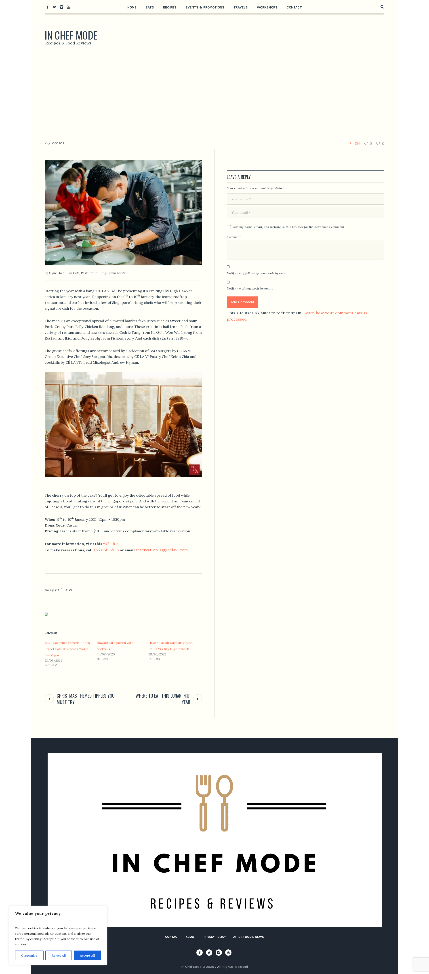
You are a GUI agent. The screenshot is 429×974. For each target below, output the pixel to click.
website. (111, 543)
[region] (58, 935)
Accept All (87, 955)
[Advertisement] (214, 95)
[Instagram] (61, 7)
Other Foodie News (248, 937)
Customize (29, 955)
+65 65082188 (106, 549)
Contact (172, 937)
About (191, 937)
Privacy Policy (214, 937)
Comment (234, 237)
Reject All (59, 955)
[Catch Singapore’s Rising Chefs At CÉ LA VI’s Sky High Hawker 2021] (123, 212)
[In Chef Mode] (215, 840)
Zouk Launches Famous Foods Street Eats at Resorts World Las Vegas (67, 649)
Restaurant (89, 273)
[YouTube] (68, 7)
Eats (76, 273)
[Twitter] (54, 7)
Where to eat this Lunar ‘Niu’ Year (163, 698)
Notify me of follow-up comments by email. (257, 273)
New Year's (117, 273)
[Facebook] (47, 7)
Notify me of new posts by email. (250, 288)
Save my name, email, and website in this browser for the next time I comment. (288, 227)
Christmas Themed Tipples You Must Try (86, 698)
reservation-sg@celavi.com (162, 549)
